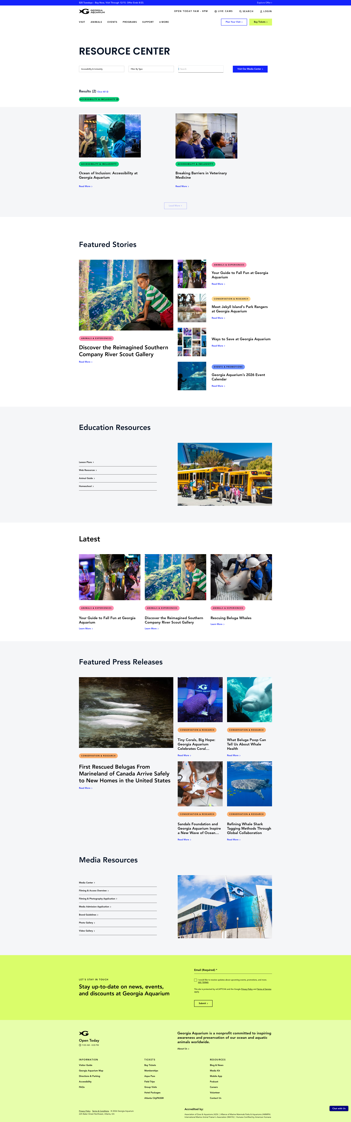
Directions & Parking (89, 1076)
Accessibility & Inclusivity (99, 164)
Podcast (214, 1081)
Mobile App (216, 1076)
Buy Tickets (150, 1065)
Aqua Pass (149, 1076)
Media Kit (215, 1070)
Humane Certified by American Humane (253, 1117)
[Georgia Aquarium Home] (92, 11)
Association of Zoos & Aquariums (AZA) (201, 1114)
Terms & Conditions (100, 1111)
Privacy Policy (247, 989)
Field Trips (149, 1081)
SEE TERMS (203, 982)
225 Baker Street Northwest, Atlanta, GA (96, 1114)
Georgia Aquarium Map (91, 1070)
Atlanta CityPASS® (154, 1098)
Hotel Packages (152, 1092)
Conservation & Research (231, 299)
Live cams (225, 11)
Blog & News (216, 1065)
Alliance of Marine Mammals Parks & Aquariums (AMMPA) (245, 1114)
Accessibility (85, 1081)
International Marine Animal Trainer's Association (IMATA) (209, 1117)
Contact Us (215, 1098)
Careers (214, 1087)
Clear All (101, 92)
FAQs (82, 1087)
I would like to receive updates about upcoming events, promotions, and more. (232, 981)
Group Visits (150, 1087)
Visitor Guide (85, 1065)
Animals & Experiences (96, 338)
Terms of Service (264, 989)
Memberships (151, 1070)
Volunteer (215, 1092)
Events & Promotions (228, 367)
